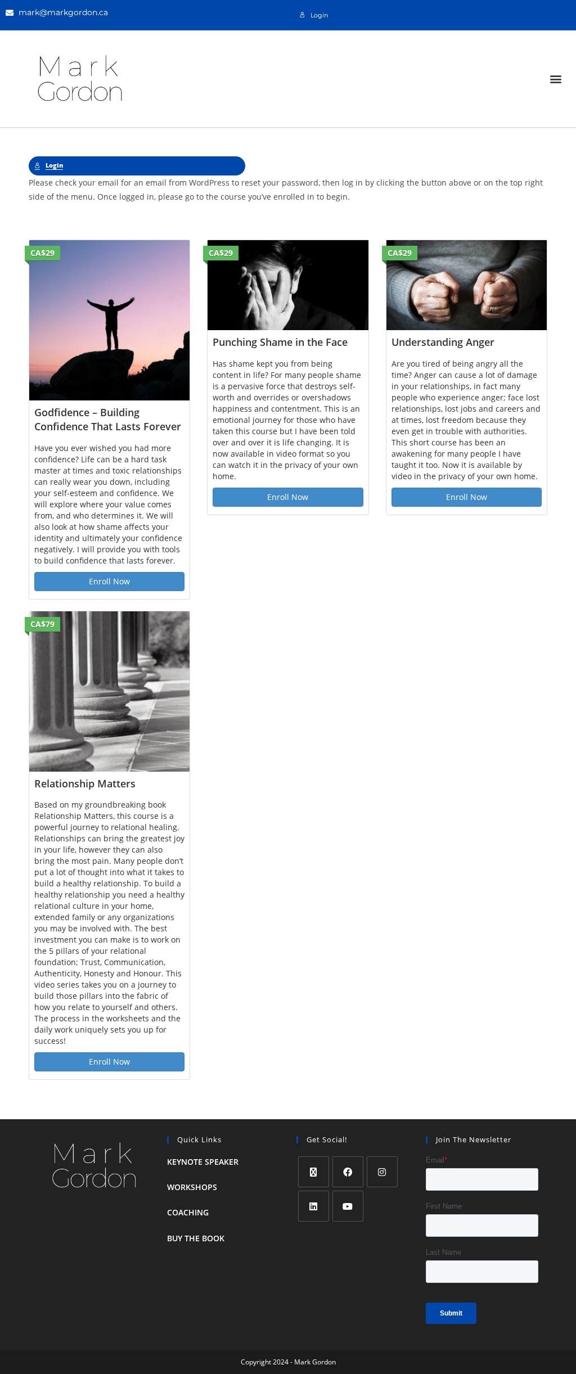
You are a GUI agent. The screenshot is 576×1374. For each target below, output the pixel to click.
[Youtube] (347, 1206)
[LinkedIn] (313, 1206)
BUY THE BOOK (195, 1238)
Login (319, 15)
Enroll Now (109, 581)
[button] (555, 78)
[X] (313, 1171)
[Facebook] (347, 1171)
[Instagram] (382, 1171)
